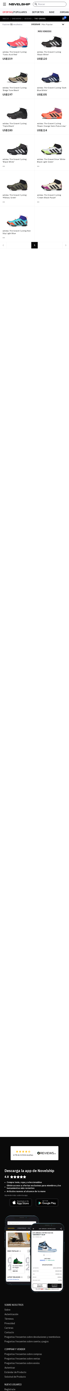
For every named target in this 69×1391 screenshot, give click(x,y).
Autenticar (9, 1367)
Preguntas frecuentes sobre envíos (22, 1363)
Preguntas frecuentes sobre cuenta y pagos (26, 1341)
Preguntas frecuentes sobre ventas (22, 1358)
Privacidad (9, 1323)
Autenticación (11, 1314)
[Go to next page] (66, 245)
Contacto (9, 1332)
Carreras (8, 1327)
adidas (28, 18)
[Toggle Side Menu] (4, 4)
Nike (52, 12)
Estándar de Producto (15, 1372)
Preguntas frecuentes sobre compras (23, 1354)
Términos (9, 1318)
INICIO (6, 18)
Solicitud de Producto (15, 1376)
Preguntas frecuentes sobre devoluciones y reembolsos (32, 1336)
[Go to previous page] (3, 245)
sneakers (17, 18)
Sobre (7, 1309)
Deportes (38, 12)
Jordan (64, 12)
